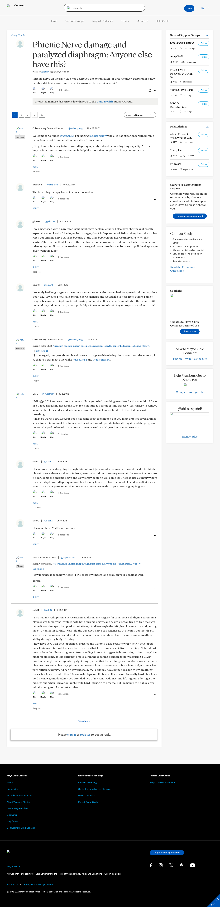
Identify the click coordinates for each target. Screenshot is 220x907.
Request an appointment (190, 215)
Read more (190, 331)
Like (34, 93)
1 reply (35, 326)
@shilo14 (48, 610)
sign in (71, 734)
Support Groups (74, 21)
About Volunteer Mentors (19, 802)
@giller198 (50, 221)
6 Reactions (63, 493)
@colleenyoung (75, 128)
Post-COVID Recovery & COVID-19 (182, 73)
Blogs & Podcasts (102, 21)
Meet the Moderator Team (19, 795)
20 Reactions (64, 434)
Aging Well (176, 56)
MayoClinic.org (14, 866)
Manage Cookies (46, 884)
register (85, 734)
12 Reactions (63, 694)
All (207, 35)
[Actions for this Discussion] (155, 90)
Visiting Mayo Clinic (181, 89)
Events (125, 21)
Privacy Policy (30, 884)
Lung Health (18, 35)
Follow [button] (204, 43)
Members (142, 21)
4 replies (37, 271)
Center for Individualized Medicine (94, 789)
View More (84, 721)
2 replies (36, 171)
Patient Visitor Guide (88, 802)
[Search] (67, 8)
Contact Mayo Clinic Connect (21, 827)
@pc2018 (48, 285)
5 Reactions (63, 157)
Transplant (176, 150)
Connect (19, 5)
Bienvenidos (189, 436)
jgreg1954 (50, 72)
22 (42, 115)
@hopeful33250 (69, 557)
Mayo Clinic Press (86, 795)
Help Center (163, 21)
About (10, 782)
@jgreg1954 (67, 135)
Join (189, 8)
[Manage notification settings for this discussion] (150, 90)
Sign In (205, 8)
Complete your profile (190, 392)
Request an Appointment (167, 852)
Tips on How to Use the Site (190, 358)
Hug (52, 93)
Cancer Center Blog (87, 782)
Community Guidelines (17, 808)
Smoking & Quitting (182, 42)
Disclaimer (12, 815)
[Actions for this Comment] (155, 158)
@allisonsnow (98, 135)
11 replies (37, 507)
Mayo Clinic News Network (162, 782)
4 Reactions (63, 257)
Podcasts (175, 163)
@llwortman (48, 393)
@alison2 (48, 461)
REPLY (36, 166)
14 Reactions (64, 90)
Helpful (43, 93)
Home (53, 21)
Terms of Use (13, 884)
